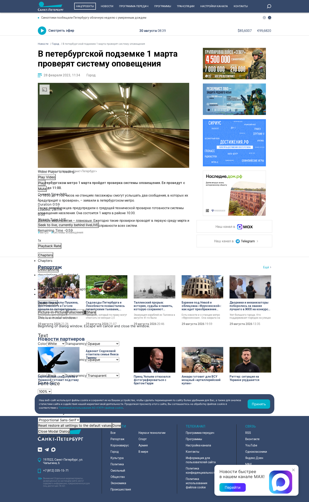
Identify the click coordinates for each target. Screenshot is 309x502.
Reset (75, 425)
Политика (117, 464)
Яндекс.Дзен (254, 458)
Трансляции (185, 6)
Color (42, 344)
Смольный (118, 470)
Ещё (266, 267)
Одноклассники (256, 451)
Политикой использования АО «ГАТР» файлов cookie (91, 407)
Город (91, 75)
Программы (162, 6)
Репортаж (50, 267)
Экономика (118, 483)
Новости (107, 6)
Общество (118, 477)
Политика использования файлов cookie (196, 483)
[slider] (113, 212)
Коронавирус (120, 445)
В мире (143, 451)
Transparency (76, 344)
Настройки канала (214, 6)
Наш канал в (225, 227)
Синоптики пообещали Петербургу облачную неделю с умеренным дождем (93, 17)
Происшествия (121, 489)
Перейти (232, 487)
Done (116, 425)
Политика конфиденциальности (201, 470)
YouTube (251, 445)
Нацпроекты (85, 6)
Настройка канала (198, 445)
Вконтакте (252, 439)
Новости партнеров (61, 339)
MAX (248, 464)
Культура (117, 458)
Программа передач (133, 6)
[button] (269, 17)
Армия (143, 445)
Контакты (241, 6)
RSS (248, 432)
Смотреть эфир (61, 31)
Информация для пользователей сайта (201, 460)
